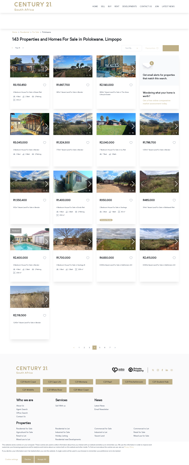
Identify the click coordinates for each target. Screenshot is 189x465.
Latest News (99, 406)
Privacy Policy (129, 447)
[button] (46, 69)
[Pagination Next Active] (23, 48)
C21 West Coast (81, 389)
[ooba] (118, 370)
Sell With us (60, 406)
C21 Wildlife (28, 389)
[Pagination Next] (115, 348)
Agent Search (22, 409)
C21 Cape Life (54, 382)
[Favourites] (44, 85)
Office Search (22, 413)
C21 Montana (81, 382)
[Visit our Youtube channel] (172, 370)
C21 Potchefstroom (134, 382)
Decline (28, 459)
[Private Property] (136, 370)
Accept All (42, 459)
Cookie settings (11, 459)
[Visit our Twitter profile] (153, 370)
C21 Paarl (107, 382)
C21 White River (54, 389)
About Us (20, 406)
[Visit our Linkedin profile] (167, 370)
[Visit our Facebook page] (162, 370)
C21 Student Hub (160, 382)
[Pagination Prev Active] (12, 48)
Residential (24, 32)
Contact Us (21, 416)
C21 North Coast (28, 382)
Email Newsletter (101, 409)
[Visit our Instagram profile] (158, 370)
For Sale (35, 32)
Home (14, 32)
